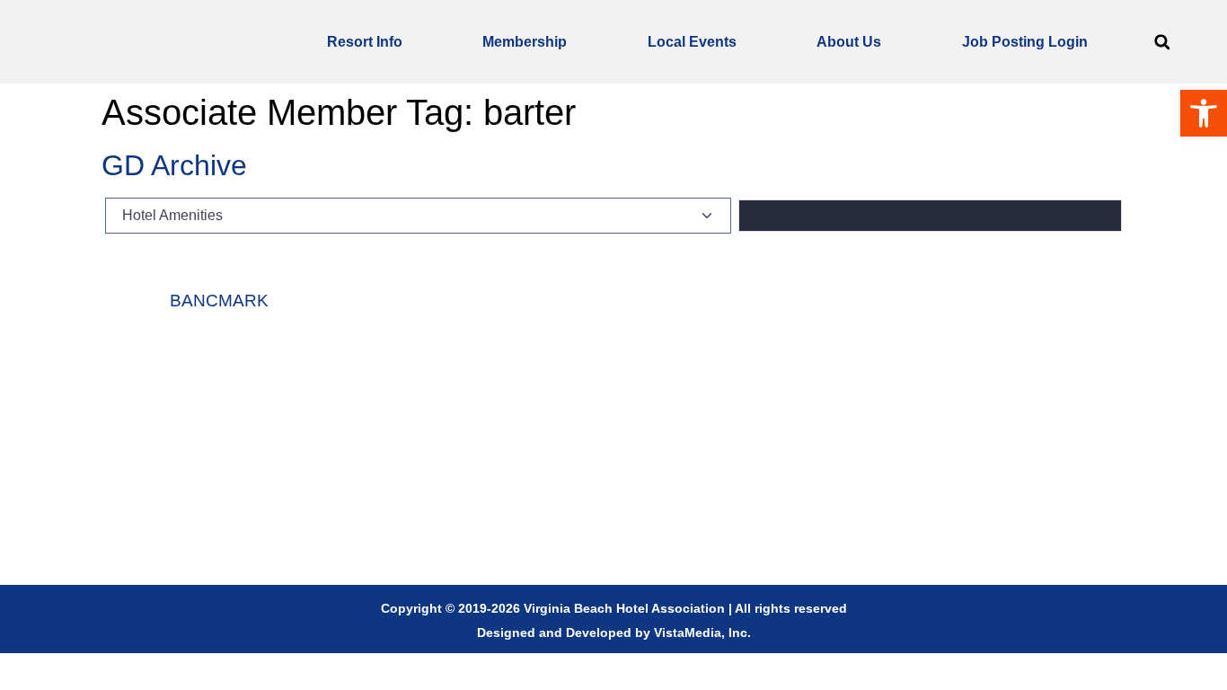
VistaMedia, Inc (700, 632)
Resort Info (364, 41)
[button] (1162, 42)
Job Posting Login (1025, 41)
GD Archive (174, 165)
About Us (849, 41)
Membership (524, 41)
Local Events (692, 41)
